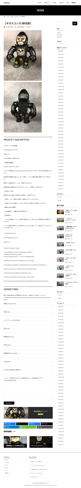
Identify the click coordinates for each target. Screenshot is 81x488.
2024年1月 (60, 118)
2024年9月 (60, 92)
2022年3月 (60, 169)
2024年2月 (60, 115)
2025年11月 (61, 67)
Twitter (59, 32)
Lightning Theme (40, 485)
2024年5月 (60, 105)
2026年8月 (60, 51)
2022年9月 (60, 160)
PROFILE (6, 467)
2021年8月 (60, 185)
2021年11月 (61, 176)
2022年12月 (61, 153)
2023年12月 (61, 121)
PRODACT (7, 462)
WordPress (32, 485)
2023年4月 (60, 144)
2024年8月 (60, 96)
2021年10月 (61, 179)
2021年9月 (60, 182)
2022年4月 (60, 166)
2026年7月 (60, 54)
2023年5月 (60, 141)
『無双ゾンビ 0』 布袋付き (36, 461)
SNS (5, 470)
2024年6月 (60, 102)
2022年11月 (61, 157)
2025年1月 (60, 83)
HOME (6, 459)
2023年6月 (60, 137)
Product (60, 197)
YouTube (59, 37)
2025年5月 (60, 76)
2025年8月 (60, 73)
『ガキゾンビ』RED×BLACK (36, 473)
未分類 (13, 431)
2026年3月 (60, 60)
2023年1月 (60, 150)
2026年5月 (60, 57)
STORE (6, 465)
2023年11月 (61, 125)
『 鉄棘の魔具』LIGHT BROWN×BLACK (38, 469)
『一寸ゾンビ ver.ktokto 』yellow (37, 465)
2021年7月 (60, 189)
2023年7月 (60, 134)
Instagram (59, 35)
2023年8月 (60, 131)
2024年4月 (60, 109)
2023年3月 (60, 147)
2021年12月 (61, 173)
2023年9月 (60, 128)
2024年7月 (60, 99)
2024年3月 (60, 112)
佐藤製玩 (6, 473)
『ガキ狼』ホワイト (70, 242)
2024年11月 (61, 89)
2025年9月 (60, 70)
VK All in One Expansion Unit (51, 485)
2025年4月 (60, 80)
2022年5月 (60, 163)
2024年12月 (61, 86)
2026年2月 (60, 64)
